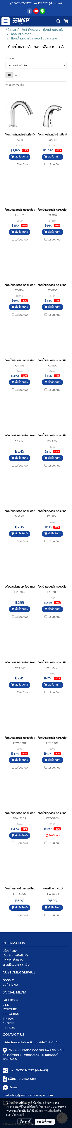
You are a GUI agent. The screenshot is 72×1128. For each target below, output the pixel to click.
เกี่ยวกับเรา (10, 951)
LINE (6, 1005)
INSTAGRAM (11, 1014)
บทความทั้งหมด (13, 960)
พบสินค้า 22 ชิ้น (15, 85)
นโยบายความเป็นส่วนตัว (48, 1110)
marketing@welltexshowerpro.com (28, 1095)
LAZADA (9, 1028)
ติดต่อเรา (9, 980)
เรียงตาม (12, 58)
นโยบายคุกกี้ (18, 1114)
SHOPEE (8, 1023)
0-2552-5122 (25, 1070)
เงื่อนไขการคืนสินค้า (15, 955)
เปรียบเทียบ (21, 164)
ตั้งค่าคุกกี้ (25, 1121)
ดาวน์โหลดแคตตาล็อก (17, 965)
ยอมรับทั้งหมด (44, 1121)
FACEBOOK (11, 1000)
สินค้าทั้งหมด (11, 985)
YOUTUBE (10, 1009)
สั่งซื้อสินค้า (21, 157)
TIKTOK (8, 1018)
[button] (57, 21)
